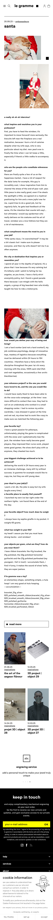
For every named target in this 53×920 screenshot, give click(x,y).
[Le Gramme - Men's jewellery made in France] (26, 6)
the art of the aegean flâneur (13, 675)
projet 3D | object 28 (14, 731)
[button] (9, 6)
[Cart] (48, 6)
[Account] (44, 6)
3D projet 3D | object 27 (36, 731)
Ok (46, 824)
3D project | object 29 (35, 675)
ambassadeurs (22, 21)
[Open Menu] (4, 6)
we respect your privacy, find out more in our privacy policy (25, 908)
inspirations (9, 669)
